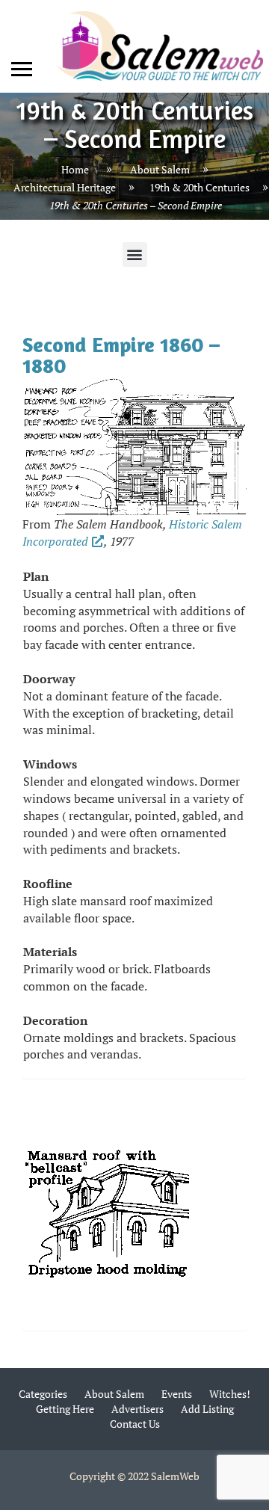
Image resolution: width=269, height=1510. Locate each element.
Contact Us (135, 1424)
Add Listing (207, 1409)
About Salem (160, 168)
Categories (43, 1394)
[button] (135, 254)
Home (75, 168)
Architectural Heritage (64, 187)
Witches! (229, 1394)
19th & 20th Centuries (199, 187)
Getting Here (65, 1409)
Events (176, 1394)
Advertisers (137, 1409)
